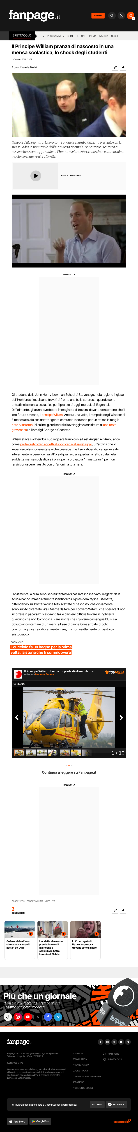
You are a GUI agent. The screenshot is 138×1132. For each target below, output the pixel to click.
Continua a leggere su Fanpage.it (69, 772)
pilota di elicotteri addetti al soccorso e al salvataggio (56, 444)
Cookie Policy (80, 1070)
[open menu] (4, 35)
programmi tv (55, 35)
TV (42, 35)
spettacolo (22, 35)
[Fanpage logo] (30, 15)
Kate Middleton (22, 425)
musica (103, 35)
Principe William (35, 901)
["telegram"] (58, 1017)
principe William (52, 415)
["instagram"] (18, 1017)
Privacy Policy (81, 1065)
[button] (123, 67)
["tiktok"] (8, 1017)
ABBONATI (98, 16)
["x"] (38, 1017)
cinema (92, 35)
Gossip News (18, 901)
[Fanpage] (19, 1042)
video (47, 901)
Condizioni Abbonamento (87, 1076)
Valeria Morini (29, 67)
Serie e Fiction (76, 35)
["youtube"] (28, 1017)
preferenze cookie (83, 1088)
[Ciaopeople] (122, 1122)
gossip (115, 35)
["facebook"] (48, 1017)
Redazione (78, 1082)
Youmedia (78, 1053)
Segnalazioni (80, 1059)
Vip (53, 901)
